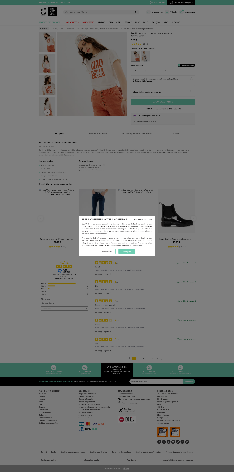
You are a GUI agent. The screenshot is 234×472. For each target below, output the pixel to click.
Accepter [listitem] (127, 251)
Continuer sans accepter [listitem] (143, 219)
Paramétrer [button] (118, 240)
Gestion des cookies (134, 245)
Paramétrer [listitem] (107, 251)
